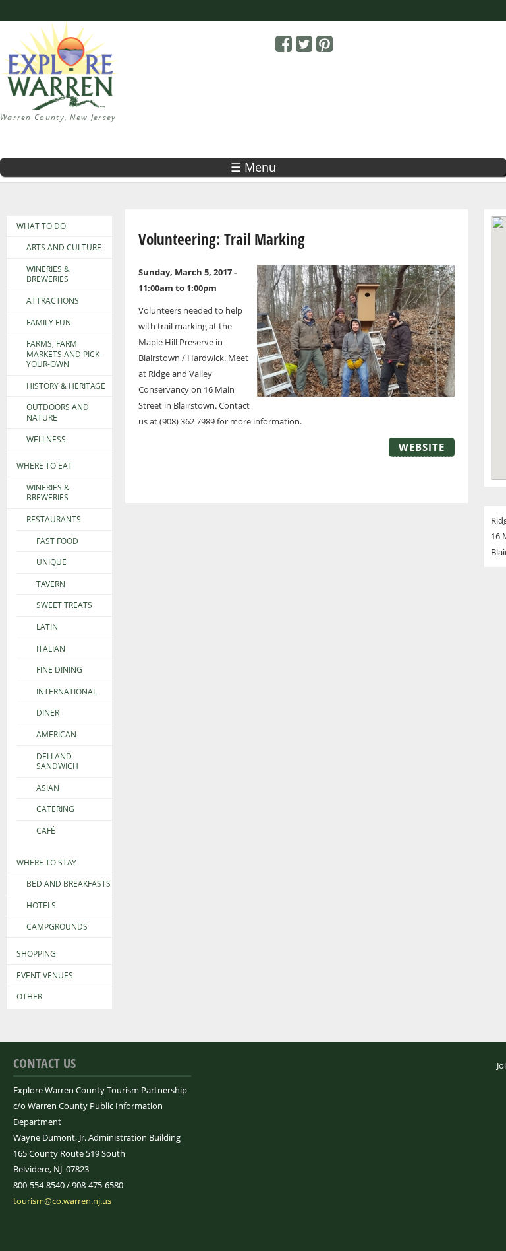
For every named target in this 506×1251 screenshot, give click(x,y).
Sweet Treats (64, 605)
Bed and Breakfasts (68, 884)
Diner (47, 713)
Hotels (41, 905)
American (56, 734)
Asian (47, 788)
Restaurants (53, 519)
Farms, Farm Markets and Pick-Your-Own (64, 354)
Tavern (50, 584)
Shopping (36, 954)
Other (29, 997)
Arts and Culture (63, 247)
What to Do (41, 226)
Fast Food (57, 541)
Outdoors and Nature (57, 412)
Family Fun (48, 323)
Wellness (46, 439)
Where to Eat (44, 466)
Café (45, 831)
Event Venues (44, 975)
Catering (55, 809)
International (66, 692)
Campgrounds (57, 927)
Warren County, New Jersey (58, 117)
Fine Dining (59, 670)
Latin (47, 627)
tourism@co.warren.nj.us (62, 1201)
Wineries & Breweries (48, 274)
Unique (51, 562)
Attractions (52, 301)
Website (422, 447)
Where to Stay (46, 863)
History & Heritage (65, 386)
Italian (50, 649)
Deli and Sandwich (57, 761)
